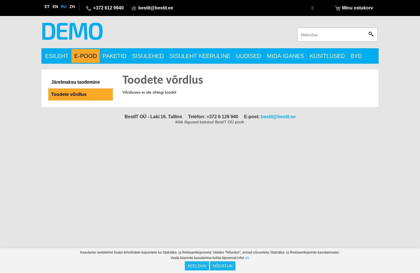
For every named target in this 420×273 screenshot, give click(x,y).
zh (72, 6)
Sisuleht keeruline (199, 56)
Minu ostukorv (357, 7)
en (55, 6)
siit (247, 258)
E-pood (85, 56)
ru (64, 6)
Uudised (248, 56)
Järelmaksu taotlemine (75, 82)
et (47, 6)
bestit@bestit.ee (155, 7)
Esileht (57, 56)
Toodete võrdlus (69, 94)
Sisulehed (148, 56)
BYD (356, 56)
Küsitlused (327, 56)
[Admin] (1, 2)
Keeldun (197, 266)
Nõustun (223, 266)
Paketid (114, 56)
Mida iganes (285, 56)
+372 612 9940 (108, 7)
